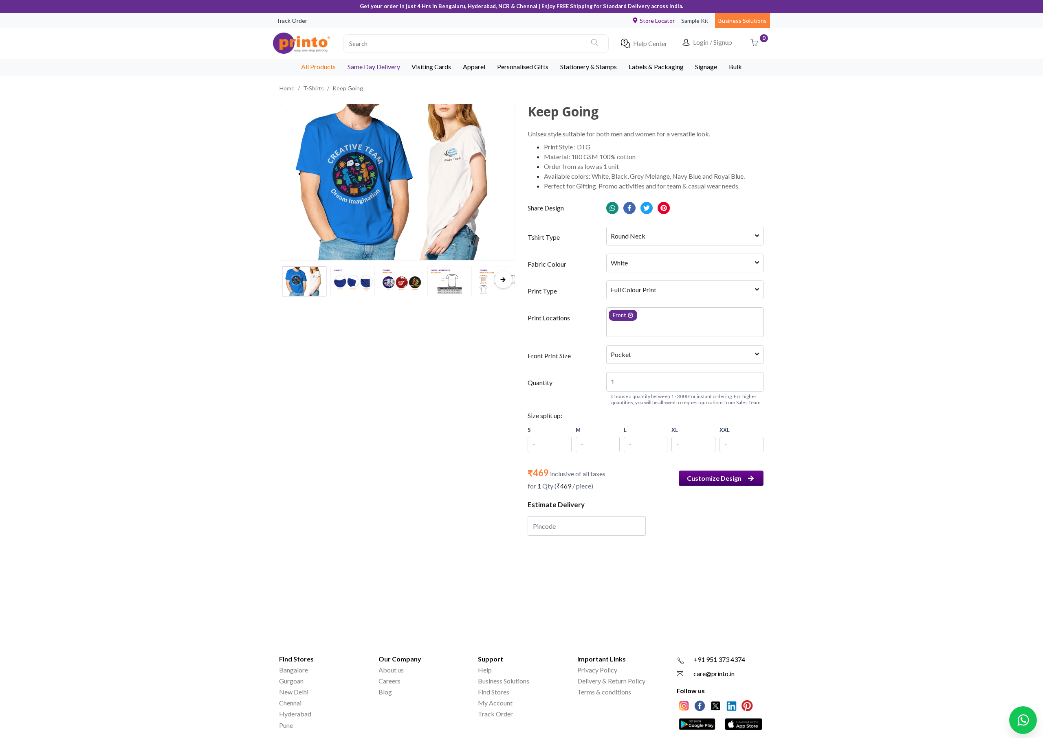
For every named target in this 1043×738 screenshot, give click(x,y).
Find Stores (493, 692)
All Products (318, 66)
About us (391, 670)
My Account (495, 703)
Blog (385, 692)
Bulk (735, 66)
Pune (286, 725)
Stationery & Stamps (588, 66)
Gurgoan (291, 681)
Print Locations (549, 318)
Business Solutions (742, 20)
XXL (725, 430)
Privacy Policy (597, 670)
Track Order (291, 20)
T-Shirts (313, 88)
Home (287, 88)
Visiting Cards (431, 66)
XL (674, 430)
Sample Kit (695, 20)
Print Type (542, 291)
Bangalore (293, 670)
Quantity (540, 382)
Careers (389, 681)
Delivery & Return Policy (611, 681)
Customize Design (714, 478)
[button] (476, 43)
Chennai (290, 703)
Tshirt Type (544, 237)
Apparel (474, 66)
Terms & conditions (604, 692)
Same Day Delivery (374, 66)
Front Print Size (549, 355)
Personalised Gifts (522, 66)
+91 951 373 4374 (719, 659)
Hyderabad (295, 714)
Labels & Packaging (656, 66)
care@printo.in (714, 673)
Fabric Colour (547, 264)
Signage (706, 66)
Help (485, 670)
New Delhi (293, 692)
